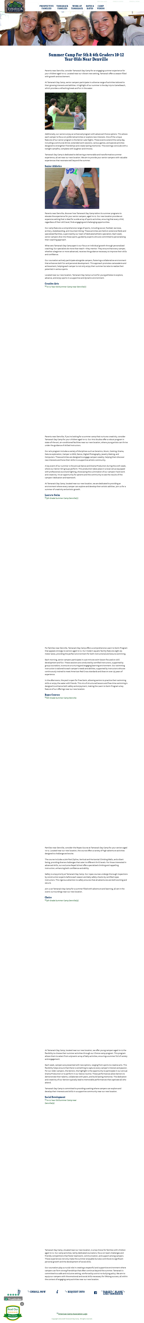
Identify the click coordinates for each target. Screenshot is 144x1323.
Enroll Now (134, 1)
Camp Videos (101, 7)
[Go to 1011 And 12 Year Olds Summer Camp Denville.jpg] (72, 188)
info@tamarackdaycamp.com (75, 1308)
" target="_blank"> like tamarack (113, 1293)
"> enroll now (37, 1292)
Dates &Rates (90, 7)
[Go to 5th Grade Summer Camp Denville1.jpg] (72, 569)
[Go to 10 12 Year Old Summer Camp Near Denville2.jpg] (65, 1171)
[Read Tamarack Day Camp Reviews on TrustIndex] (13, 1298)
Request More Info (29, 52)
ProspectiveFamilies (47, 7)
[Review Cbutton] (13, 1313)
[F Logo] (72, 1313)
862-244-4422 (102, 1)
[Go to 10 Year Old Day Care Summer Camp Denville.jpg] (65, 110)
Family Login (118, 1)
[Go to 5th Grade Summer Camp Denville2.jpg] (72, 972)
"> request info (75, 1292)
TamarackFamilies (62, 7)
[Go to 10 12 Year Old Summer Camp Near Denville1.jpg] (72, 358)
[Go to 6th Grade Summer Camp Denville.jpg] (72, 769)
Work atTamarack (77, 7)
